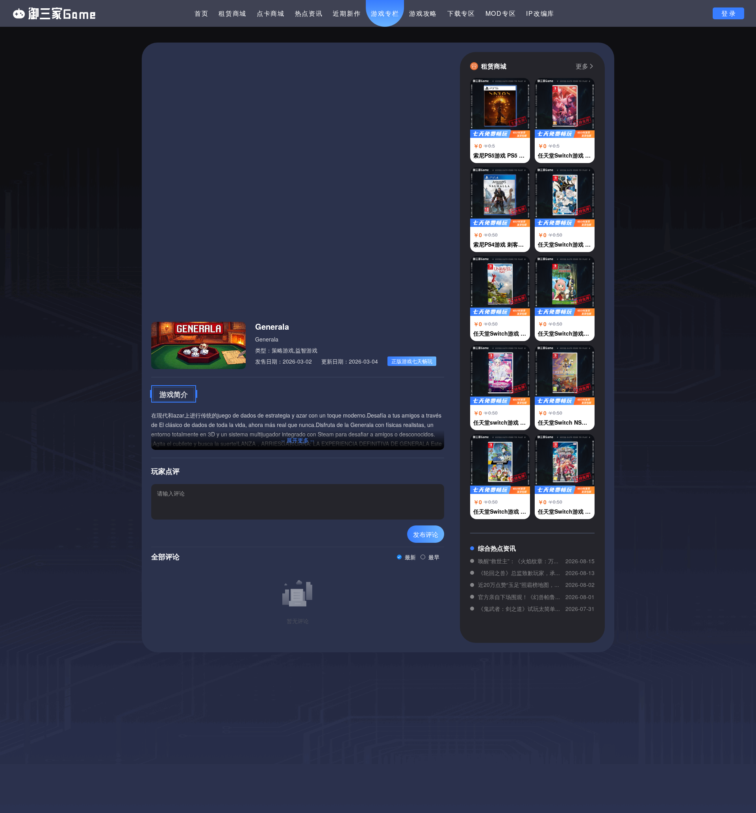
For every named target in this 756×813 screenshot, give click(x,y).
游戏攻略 (423, 13)
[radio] (406, 557)
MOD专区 (500, 13)
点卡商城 (271, 13)
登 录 (728, 13)
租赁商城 (232, 13)
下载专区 (461, 13)
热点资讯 (309, 13)
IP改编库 (540, 13)
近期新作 (347, 13)
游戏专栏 (385, 13)
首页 (202, 13)
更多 (582, 66)
